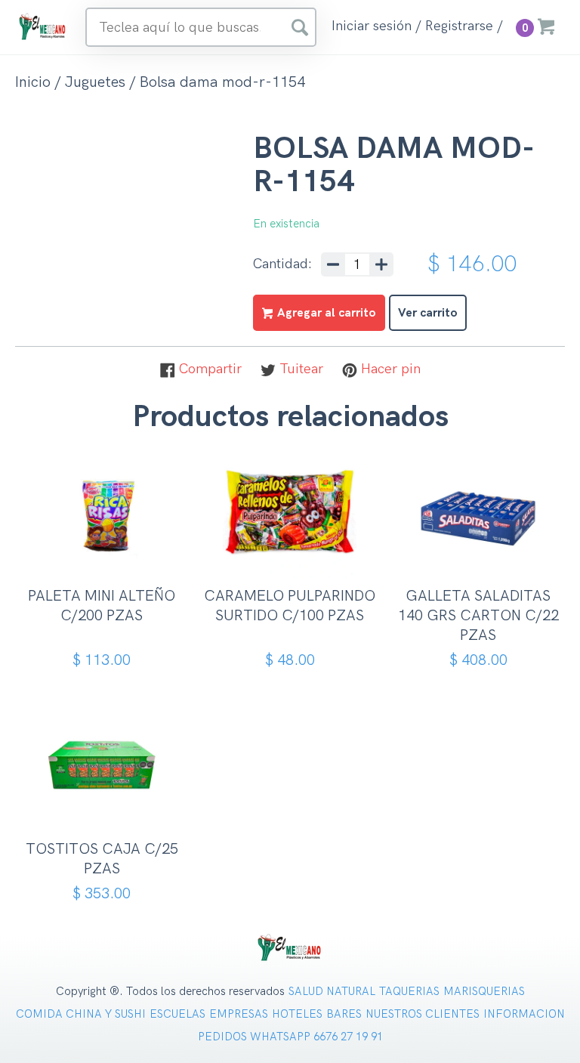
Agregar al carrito (106, 564)
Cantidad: (282, 264)
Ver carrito (428, 313)
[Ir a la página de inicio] (42, 26)
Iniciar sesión (372, 26)
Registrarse (459, 26)
